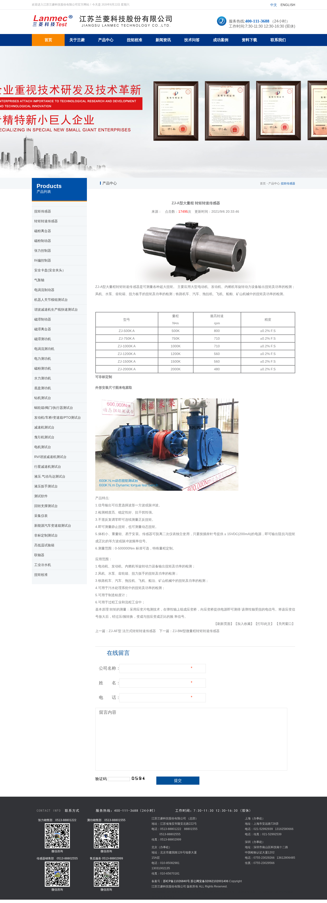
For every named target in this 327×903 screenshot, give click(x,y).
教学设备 (157, 897)
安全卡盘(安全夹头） (50, 270)
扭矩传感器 (42, 211)
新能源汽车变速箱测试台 (52, 525)
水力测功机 (42, 378)
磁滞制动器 (42, 319)
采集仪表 (41, 516)
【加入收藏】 (244, 624)
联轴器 (39, 555)
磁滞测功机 (42, 339)
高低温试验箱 (44, 545)
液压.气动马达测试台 (49, 476)
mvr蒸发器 (173, 891)
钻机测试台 (42, 398)
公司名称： (109, 668)
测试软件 (41, 496)
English (288, 5)
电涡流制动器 (44, 290)
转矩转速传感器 (46, 221)
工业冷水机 (42, 565)
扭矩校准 (41, 575)
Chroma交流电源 (267, 891)
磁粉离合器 (42, 231)
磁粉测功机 (42, 368)
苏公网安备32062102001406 (209, 881)
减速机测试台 (44, 427)
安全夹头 (169, 897)
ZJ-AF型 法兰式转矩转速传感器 (132, 631)
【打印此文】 (264, 624)
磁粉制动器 (42, 241)
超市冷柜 (186, 891)
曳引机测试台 (44, 437)
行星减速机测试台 (47, 467)
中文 (273, 5)
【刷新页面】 (224, 624)
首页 (263, 183)
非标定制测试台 (46, 535)
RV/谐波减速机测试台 (50, 457)
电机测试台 (42, 447)
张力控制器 (42, 250)
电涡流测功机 (44, 349)
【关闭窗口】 (285, 624)
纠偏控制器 (42, 260)
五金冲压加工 (228, 891)
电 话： (109, 697)
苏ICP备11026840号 (176, 881)
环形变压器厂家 (203, 891)
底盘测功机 (42, 388)
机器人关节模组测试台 (51, 300)
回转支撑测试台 (46, 506)
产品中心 (274, 183)
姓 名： (109, 682)
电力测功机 (42, 358)
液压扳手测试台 (46, 486)
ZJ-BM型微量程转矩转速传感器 (196, 631)
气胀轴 (39, 280)
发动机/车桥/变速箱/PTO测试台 (57, 417)
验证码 (101, 779)
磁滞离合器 (42, 329)
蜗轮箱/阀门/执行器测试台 (53, 408)
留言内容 (107, 712)
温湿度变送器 (246, 891)
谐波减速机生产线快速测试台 (56, 309)
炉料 (217, 891)
